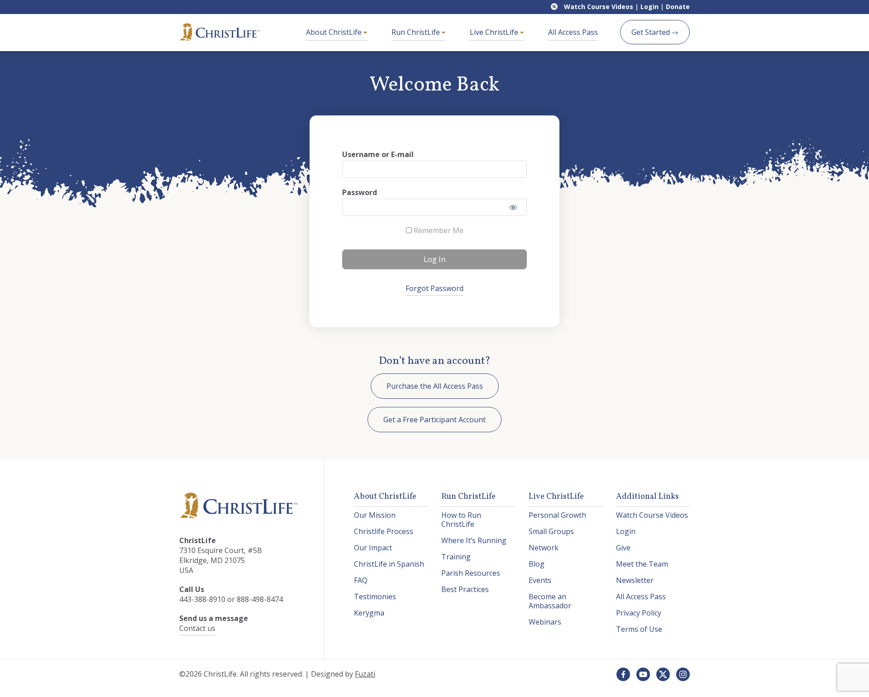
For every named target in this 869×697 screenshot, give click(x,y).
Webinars (545, 622)
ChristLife (220, 32)
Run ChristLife (417, 32)
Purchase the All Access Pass (435, 386)
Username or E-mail (378, 154)
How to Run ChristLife (461, 519)
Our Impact (373, 548)
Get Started (651, 32)
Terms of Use (639, 629)
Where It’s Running (473, 540)
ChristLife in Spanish (389, 564)
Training (456, 557)
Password (359, 192)
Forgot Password (434, 288)
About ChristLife (334, 32)
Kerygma (369, 613)
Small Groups (551, 531)
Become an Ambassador (550, 601)
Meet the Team (642, 564)
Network (544, 548)
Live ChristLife (495, 32)
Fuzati (365, 674)
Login (649, 6)
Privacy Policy (638, 613)
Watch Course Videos (598, 6)
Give (623, 548)
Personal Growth (557, 515)
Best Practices (465, 589)
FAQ (361, 580)
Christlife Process (383, 531)
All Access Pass (573, 32)
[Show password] (513, 207)
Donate (678, 6)
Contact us (197, 628)
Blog (536, 564)
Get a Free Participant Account (434, 420)
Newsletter (635, 580)
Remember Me (437, 230)
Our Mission (375, 515)
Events (540, 580)
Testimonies (375, 597)
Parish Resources (470, 573)
